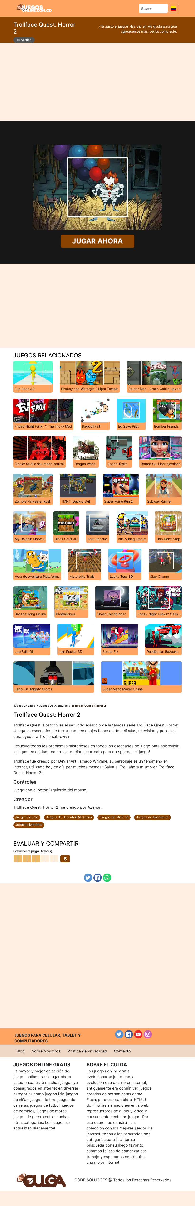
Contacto (122, 1051)
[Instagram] (148, 1034)
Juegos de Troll (26, 817)
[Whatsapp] (107, 878)
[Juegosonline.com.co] (34, 7)
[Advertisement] (97, 81)
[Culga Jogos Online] (41, 1179)
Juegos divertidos (28, 824)
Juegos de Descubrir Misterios (69, 817)
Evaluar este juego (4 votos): (33, 851)
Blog (21, 1051)
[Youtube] (138, 1034)
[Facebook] (97, 878)
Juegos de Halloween (152, 817)
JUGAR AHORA (97, 241)
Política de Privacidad (87, 1051)
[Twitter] (88, 878)
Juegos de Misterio (114, 817)
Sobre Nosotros (46, 1051)
